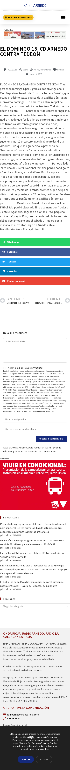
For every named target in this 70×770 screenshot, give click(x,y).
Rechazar (44, 759)
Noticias (60, 69)
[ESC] (35, 34)
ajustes (44, 749)
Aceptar (26, 759)
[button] (63, 17)
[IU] (35, 484)
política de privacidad (30, 367)
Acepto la (24, 367)
